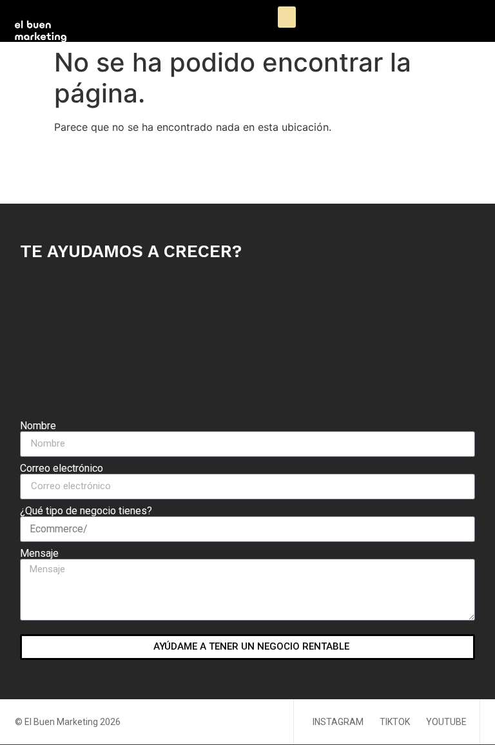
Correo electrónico (61, 468)
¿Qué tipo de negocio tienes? (86, 511)
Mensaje (39, 553)
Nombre (38, 426)
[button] (287, 17)
